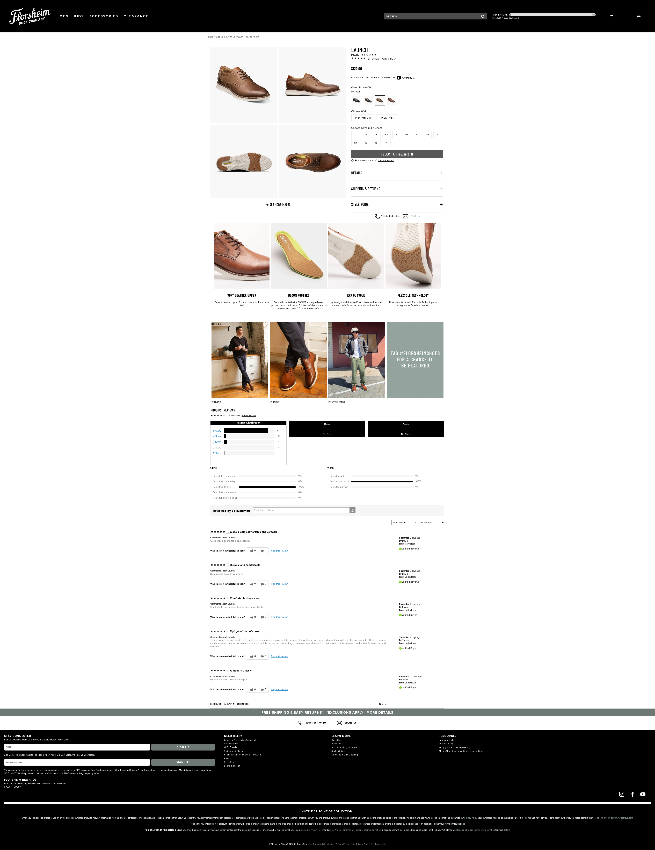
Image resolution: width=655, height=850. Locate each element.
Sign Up (183, 747)
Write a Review (389, 58)
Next (382, 704)
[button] (64, 16)
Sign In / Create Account (240, 740)
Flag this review (279, 550)
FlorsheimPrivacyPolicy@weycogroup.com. (613, 817)
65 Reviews (373, 58)
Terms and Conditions (323, 844)
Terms (123, 770)
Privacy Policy (136, 770)
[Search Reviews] (352, 510)
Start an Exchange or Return (242, 754)
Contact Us (231, 743)
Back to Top (242, 703)
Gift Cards (230, 747)
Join (505, 14)
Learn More (12, 787)
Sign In (496, 14)
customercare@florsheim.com (49, 773)
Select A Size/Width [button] (397, 154)
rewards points (386, 160)
